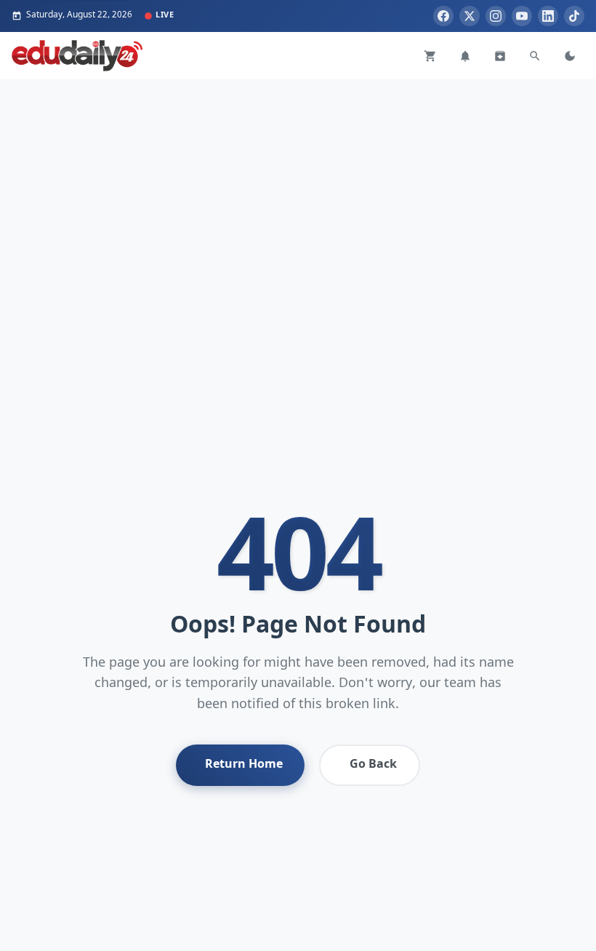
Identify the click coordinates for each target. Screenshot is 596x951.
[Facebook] (443, 16)
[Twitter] (469, 16)
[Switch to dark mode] (569, 56)
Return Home (244, 765)
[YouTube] (522, 16)
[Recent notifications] (465, 56)
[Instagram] (496, 16)
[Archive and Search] (500, 56)
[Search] (534, 56)
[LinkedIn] (548, 16)
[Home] (77, 55)
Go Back (373, 765)
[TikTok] (574, 16)
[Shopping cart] (430, 56)
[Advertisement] (298, 181)
